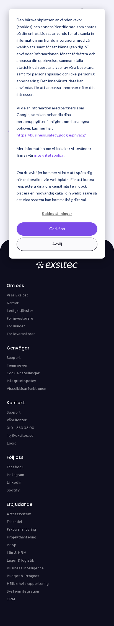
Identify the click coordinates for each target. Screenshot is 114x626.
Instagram (15, 475)
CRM (11, 599)
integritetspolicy (49, 155)
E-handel (14, 522)
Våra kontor (17, 420)
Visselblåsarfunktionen (26, 388)
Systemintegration (23, 591)
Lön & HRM (16, 553)
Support (14, 358)
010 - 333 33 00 (20, 428)
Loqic (11, 443)
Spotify (13, 490)
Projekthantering (21, 537)
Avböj (57, 243)
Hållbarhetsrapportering (28, 584)
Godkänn (57, 228)
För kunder (16, 326)
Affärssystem (19, 514)
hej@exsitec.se (20, 435)
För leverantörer (21, 334)
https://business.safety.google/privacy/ (51, 135)
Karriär (13, 303)
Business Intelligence (25, 568)
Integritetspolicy (21, 381)
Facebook (15, 467)
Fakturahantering (21, 529)
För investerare (20, 318)
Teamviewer (17, 365)
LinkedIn (14, 482)
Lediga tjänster (20, 311)
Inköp (11, 545)
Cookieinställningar (23, 373)
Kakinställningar (57, 213)
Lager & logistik (20, 560)
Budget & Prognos (23, 576)
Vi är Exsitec (17, 295)
